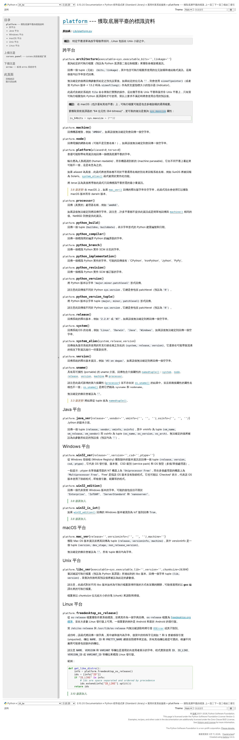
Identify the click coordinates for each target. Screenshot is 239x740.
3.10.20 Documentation (89, 4)
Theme (179, 9)
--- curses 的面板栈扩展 (26, 56)
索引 (232, 4)
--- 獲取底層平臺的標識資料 (25, 24)
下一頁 (217, 4)
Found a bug (228, 734)
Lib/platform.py (82, 31)
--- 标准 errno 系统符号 (21, 67)
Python (11, 4)
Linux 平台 (14, 45)
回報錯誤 (10, 78)
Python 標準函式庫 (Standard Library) (125, 4)
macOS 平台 (15, 38)
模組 (225, 4)
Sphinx (226, 737)
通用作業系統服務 (156, 4)
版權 (195, 713)
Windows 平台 (16, 34)
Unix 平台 (14, 42)
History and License (207, 722)
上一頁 (208, 4)
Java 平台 (14, 30)
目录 (7, 20)
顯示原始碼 (11, 81)
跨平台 (12, 27)
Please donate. (228, 728)
